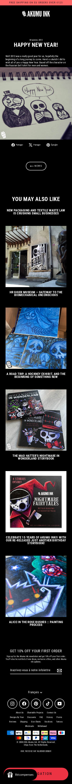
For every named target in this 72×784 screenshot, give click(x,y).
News (38, 165)
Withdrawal (42, 726)
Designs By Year (17, 717)
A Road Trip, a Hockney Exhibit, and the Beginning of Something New (36, 375)
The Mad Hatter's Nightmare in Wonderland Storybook (36, 457)
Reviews (12, 722)
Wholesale (29, 726)
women (44, 65)
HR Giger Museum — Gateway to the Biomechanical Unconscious (36, 293)
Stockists (48, 722)
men (34, 65)
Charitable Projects (35, 712)
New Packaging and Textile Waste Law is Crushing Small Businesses (36, 211)
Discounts (31, 717)
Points (59, 717)
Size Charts (36, 722)
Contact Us (51, 712)
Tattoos (59, 722)
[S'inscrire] (59, 670)
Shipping (24, 722)
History (50, 717)
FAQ (41, 717)
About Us (20, 712)
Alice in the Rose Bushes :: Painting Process (36, 623)
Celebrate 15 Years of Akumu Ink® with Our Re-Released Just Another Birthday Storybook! (36, 540)
